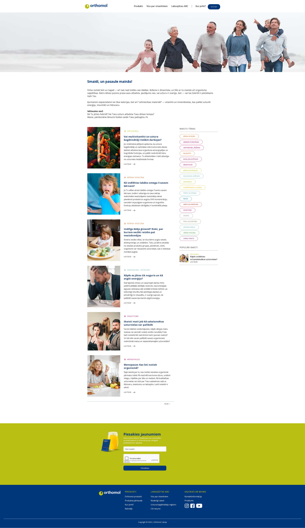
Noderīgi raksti (157, 501)
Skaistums (133, 316)
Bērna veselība (135, 177)
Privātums (189, 501)
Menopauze (133, 359)
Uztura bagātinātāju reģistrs (163, 505)
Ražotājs (128, 509)
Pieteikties (145, 468)
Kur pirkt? (201, 6)
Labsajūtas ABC (179, 6)
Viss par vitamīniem (157, 6)
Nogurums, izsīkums (138, 270)
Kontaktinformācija (193, 496)
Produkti (138, 6)
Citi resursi (155, 509)
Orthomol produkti (133, 496)
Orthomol (133, 131)
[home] (96, 6)
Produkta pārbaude (133, 501)
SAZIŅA (214, 7)
